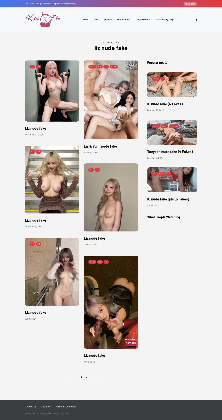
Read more (190, 4)
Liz (38, 67)
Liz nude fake (35, 128)
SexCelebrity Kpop (164, 19)
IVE (32, 67)
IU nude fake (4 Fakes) (165, 104)
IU (163, 79)
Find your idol (123, 19)
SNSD (164, 126)
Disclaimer (46, 406)
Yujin (114, 67)
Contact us (30, 406)
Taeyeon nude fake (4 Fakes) (170, 151)
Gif (154, 174)
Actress (108, 19)
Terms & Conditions (66, 406)
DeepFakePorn (143, 19)
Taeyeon (174, 126)
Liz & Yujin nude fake (100, 146)
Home (85, 19)
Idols (96, 19)
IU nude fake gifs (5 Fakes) (168, 199)
